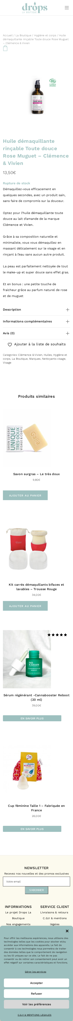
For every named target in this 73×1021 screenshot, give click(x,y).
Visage (7, 362)
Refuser (36, 993)
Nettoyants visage (53, 358)
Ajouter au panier (25, 495)
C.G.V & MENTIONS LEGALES (35, 1015)
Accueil (8, 35)
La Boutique (23, 35)
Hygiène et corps (45, 35)
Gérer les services (35, 971)
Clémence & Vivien (30, 354)
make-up (14, 272)
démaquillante (42, 213)
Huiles (48, 354)
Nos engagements (18, 924)
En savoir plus (32, 718)
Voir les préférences (36, 1004)
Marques (35, 358)
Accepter (36, 983)
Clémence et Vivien (18, 225)
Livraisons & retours (54, 912)
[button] (67, 931)
